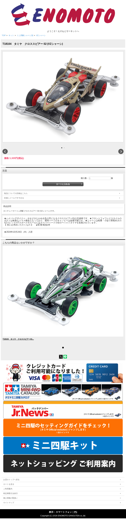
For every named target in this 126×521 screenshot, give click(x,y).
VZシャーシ (41, 35)
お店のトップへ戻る (11, 480)
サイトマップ (8, 503)
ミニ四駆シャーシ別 (25, 35)
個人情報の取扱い (10, 498)
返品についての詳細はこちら (16, 193)
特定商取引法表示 (10, 493)
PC (75, 512)
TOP (4, 35)
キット (11, 35)
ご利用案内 (7, 489)
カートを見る (8, 484)
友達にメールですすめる (14, 198)
